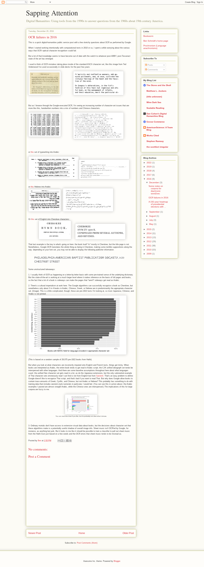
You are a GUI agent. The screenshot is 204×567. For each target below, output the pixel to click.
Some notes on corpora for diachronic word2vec (156, 190)
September (154, 212)
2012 (149, 241)
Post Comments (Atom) (87, 543)
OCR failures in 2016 (158, 197)
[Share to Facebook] (67, 440)
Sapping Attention (52, 12)
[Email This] (58, 440)
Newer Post (34, 533)
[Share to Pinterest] (70, 440)
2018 (149, 170)
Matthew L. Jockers (156, 91)
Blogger (117, 561)
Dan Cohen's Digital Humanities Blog (157, 114)
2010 (149, 249)
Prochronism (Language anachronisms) (154, 46)
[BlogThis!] (61, 440)
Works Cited (153, 135)
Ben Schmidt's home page (155, 41)
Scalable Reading (155, 108)
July (151, 220)
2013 (149, 237)
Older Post (128, 533)
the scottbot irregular (157, 147)
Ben (40, 440)
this (32, 152)
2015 (149, 229)
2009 (149, 253)
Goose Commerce (156, 122)
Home (82, 533)
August (152, 216)
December (154, 182)
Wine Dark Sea (154, 102)
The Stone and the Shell (159, 85)
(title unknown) (154, 96)
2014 (149, 233)
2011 (149, 245)
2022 (149, 162)
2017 (149, 175)
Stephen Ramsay (155, 141)
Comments (152, 69)
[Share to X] (64, 440)
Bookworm (148, 36)
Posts (150, 65)
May (151, 224)
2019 (149, 166)
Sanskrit (99, 376)
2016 (149, 179)
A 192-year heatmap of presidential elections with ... (158, 204)
